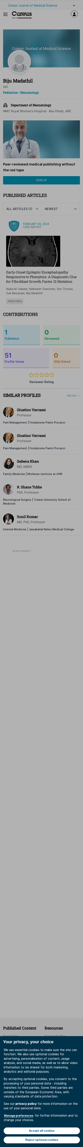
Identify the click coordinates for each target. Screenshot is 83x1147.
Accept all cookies (42, 1130)
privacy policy (26, 1104)
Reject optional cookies (41, 1139)
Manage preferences (18, 1115)
